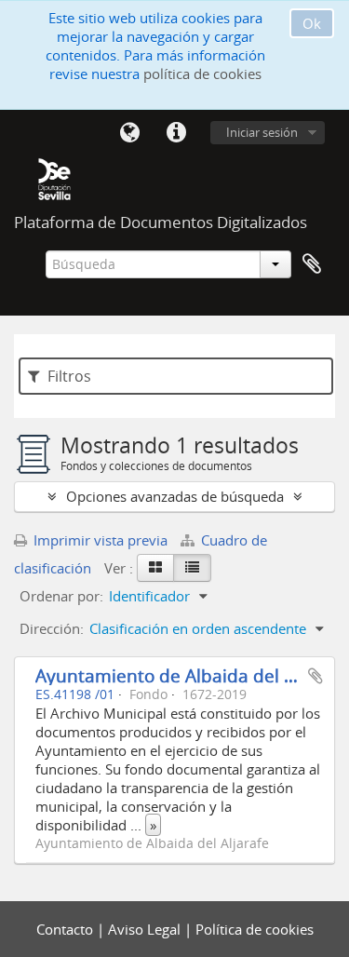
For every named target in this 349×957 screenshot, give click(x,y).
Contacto (66, 929)
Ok (311, 23)
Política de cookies (254, 929)
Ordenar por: (61, 595)
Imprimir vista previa (99, 540)
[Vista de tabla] (192, 568)
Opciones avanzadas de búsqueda (175, 496)
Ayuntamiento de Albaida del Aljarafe (191, 675)
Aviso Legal (146, 929)
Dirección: (52, 628)
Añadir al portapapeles (315, 676)
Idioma (129, 133)
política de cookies (202, 73)
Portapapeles (312, 264)
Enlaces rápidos (176, 133)
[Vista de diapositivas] (155, 568)
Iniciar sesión (262, 132)
